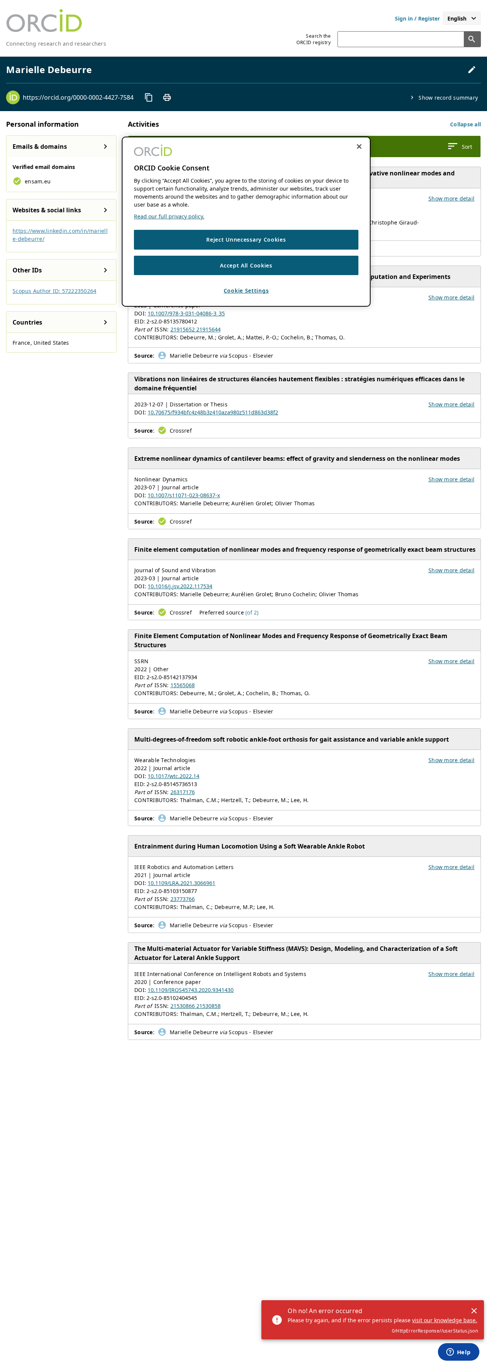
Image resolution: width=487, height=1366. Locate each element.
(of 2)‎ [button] (252, 612)
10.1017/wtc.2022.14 (173, 776)
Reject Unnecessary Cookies (246, 239)
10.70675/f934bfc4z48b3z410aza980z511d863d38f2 (213, 412)
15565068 (182, 685)
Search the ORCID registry (313, 39)
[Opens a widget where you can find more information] (458, 1352)
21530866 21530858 (195, 1005)
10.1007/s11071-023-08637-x (184, 495)
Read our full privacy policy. (169, 216)
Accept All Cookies (246, 265)
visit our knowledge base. (444, 1320)
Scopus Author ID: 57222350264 (54, 291)
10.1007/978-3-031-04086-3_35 (186, 313)
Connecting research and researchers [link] (56, 43)
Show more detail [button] (451, 198)
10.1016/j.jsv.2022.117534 (180, 586)
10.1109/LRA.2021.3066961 (181, 883)
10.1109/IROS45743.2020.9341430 (191, 989)
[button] (465, 124)
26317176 (182, 792)
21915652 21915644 (195, 329)
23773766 (182, 899)
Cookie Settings (246, 290)
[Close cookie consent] (359, 146)
